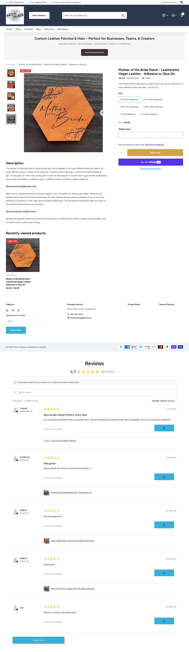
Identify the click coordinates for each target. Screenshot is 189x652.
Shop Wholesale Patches (94, 52)
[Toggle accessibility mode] (181, 2)
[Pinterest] (13, 311)
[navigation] (11, 73)
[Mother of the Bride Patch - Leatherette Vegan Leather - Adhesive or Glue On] (23, 255)
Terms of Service (166, 304)
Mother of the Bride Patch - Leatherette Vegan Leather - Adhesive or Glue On (19, 282)
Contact (28, 29)
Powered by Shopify (37, 347)
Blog (38, 29)
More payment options (150, 169)
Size (120, 93)
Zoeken (123, 15)
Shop (18, 29)
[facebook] (18, 310)
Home (9, 29)
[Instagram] (7, 311)
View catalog (38, 15)
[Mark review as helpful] (164, 428)
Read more (153, 87)
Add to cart (155, 152)
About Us (49, 29)
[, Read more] (165, 15)
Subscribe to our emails (15, 315)
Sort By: (156, 400)
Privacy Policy (134, 304)
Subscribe (16, 330)
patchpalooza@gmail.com (80, 318)
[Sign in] (174, 15)
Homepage (10, 64)
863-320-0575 (76, 314)
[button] (103, 113)
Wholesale (62, 29)
